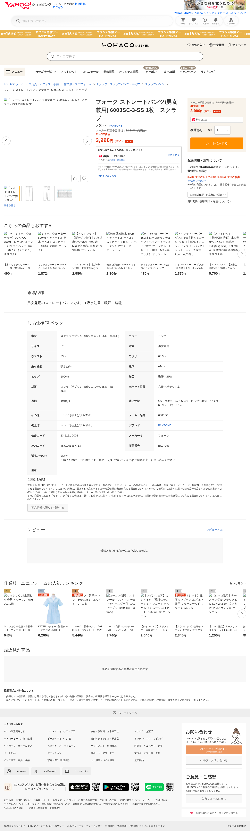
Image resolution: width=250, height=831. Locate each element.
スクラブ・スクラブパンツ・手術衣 (118, 84)
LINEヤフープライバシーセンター (84, 826)
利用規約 (109, 826)
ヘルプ (242, 12)
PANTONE (164, 425)
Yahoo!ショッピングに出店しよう (215, 12)
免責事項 (122, 826)
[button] (222, 130)
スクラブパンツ (154, 84)
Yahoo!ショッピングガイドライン (147, 826)
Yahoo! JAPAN (183, 12)
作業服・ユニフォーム (77, 84)
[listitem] (25, 731)
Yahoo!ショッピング (14, 826)
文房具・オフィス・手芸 (44, 84)
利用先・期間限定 (117, 160)
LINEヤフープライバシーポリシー (46, 826)
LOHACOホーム (14, 84)
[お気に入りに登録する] (84, 178)
